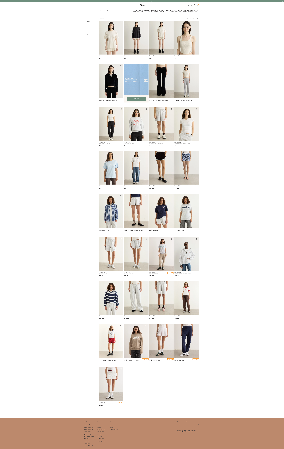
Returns (99, 427)
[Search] (191, 5)
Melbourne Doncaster (89, 436)
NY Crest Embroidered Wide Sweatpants (184, 317)
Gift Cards (99, 436)
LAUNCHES (120, 5)
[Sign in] (194, 5)
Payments (99, 434)
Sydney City (87, 424)
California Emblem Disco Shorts (107, 360)
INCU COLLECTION (100, 5)
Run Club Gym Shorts (154, 317)
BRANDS (109, 5)
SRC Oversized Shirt (104, 230)
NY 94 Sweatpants (153, 273)
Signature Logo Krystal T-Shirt (182, 143)
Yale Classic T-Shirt (179, 230)
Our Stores (86, 421)
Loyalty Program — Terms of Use (101, 442)
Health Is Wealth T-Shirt (105, 57)
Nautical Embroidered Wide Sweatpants (134, 317)
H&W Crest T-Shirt (104, 187)
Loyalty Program (114, 429)
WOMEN (87, 5)
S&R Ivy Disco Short (129, 273)
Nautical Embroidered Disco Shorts (133, 230)
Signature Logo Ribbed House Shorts (158, 57)
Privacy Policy (100, 438)
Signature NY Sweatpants (105, 143)
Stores (111, 427)
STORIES (127, 5)
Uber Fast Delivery (101, 431)
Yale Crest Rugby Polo (105, 317)
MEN (93, 5)
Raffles (99, 433)
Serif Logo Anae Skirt (154, 360)
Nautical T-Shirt (153, 230)
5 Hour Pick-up (147, 1)
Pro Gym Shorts (103, 273)
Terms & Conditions (102, 440)
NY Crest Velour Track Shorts (157, 187)
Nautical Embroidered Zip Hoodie (182, 273)
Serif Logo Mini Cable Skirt (106, 403)
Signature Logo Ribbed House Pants (183, 100)
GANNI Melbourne (88, 441)
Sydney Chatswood (88, 427)
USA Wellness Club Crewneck (131, 360)
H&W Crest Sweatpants (180, 360)
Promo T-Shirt (128, 187)
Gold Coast (87, 438)
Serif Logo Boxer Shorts (180, 187)
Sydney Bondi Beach (89, 425)
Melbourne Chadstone (89, 433)
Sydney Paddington (88, 429)
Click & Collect (101, 429)
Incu (111, 421)
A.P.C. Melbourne (88, 445)
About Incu (112, 424)
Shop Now (136, 98)
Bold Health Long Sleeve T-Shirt (132, 57)
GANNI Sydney (87, 440)
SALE (114, 5)
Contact (99, 424)
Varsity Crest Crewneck (130, 143)
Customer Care (100, 421)
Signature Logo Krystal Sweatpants (158, 100)
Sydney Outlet (87, 431)
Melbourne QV (87, 434)
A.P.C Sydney (87, 443)
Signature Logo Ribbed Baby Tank (182, 57)
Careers (112, 425)
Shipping (99, 425)
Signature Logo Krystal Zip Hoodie (108, 100)
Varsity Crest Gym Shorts (156, 143)
